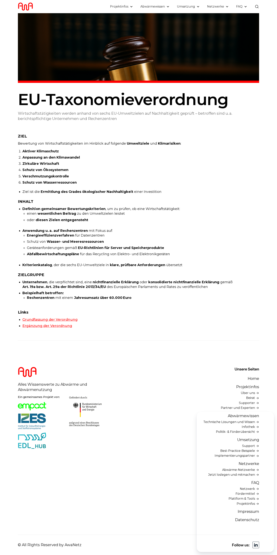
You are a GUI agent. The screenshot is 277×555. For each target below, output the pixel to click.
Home (253, 378)
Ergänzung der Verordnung (47, 326)
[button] (121, 6)
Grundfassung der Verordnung (50, 320)
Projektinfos (247, 387)
